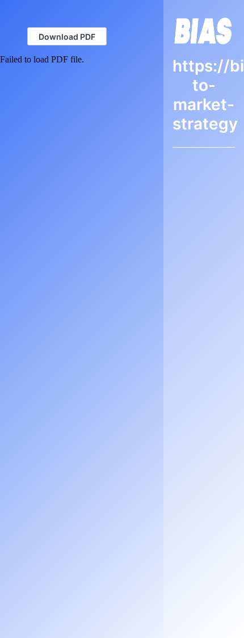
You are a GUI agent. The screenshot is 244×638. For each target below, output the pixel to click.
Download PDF (67, 36)
